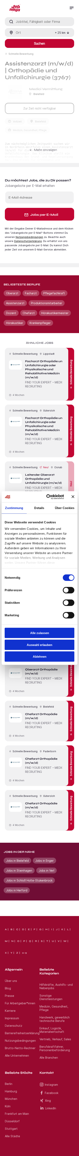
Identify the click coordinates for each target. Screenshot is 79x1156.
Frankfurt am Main (17, 1113)
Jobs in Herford (16, 890)
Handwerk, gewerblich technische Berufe (55, 1019)
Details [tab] (39, 508)
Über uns (11, 980)
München (11, 1098)
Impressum (12, 1018)
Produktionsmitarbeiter (46, 303)
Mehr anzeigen (45, 150)
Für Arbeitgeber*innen (20, 1003)
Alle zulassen (39, 633)
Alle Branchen (49, 1057)
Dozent (11, 313)
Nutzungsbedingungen (29, 237)
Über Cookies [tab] (64, 508)
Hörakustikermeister (54, 313)
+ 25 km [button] (60, 32)
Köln (8, 1106)
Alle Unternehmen (17, 1055)
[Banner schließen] (73, 496)
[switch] (68, 590)
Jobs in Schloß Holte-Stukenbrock (29, 880)
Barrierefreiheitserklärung (22, 1033)
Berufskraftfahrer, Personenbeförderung (55, 1048)
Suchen (39, 43)
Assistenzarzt (15, 303)
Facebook (51, 1093)
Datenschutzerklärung (28, 241)
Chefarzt (29, 313)
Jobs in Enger (44, 860)
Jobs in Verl (46, 870)
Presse (9, 995)
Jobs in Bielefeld (17, 860)
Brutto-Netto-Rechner (20, 1048)
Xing (48, 1100)
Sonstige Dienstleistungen (51, 997)
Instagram (51, 1084)
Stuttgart (11, 1128)
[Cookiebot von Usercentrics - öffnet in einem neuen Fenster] (48, 496)
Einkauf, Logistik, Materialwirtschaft (52, 1030)
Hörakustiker (14, 323)
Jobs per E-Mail (44, 215)
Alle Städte (12, 1136)
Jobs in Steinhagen (19, 870)
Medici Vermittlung (46, 89)
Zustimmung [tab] (14, 508)
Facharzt (31, 293)
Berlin (8, 1084)
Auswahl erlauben (39, 644)
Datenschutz (13, 1025)
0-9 (24, 952)
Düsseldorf (12, 1121)
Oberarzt (12, 293)
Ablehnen (39, 656)
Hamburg (11, 1091)
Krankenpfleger (40, 323)
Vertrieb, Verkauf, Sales (55, 1039)
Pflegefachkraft (54, 293)
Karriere (10, 1010)
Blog (8, 988)
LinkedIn (50, 1108)
